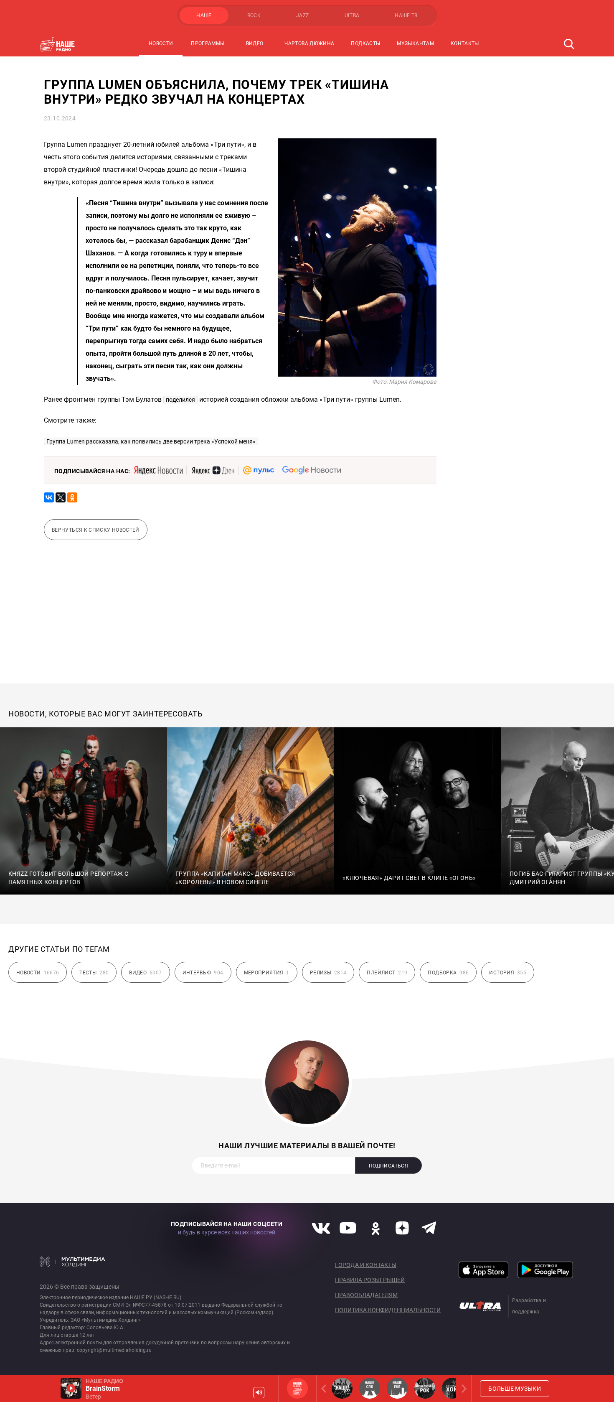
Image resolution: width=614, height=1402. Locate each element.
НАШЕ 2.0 (342, 1388)
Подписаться (388, 1166)
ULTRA (352, 15)
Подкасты (365, 43)
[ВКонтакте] (49, 497)
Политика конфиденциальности (388, 1310)
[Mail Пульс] (258, 470)
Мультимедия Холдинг (72, 1261)
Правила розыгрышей (370, 1280)
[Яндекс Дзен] (213, 470)
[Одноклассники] (72, 497)
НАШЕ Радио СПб (369, 1388)
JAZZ (302, 15)
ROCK (254, 15)
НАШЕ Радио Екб (397, 1388)
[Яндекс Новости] (158, 470)
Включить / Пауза (71, 1388)
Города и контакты (365, 1265)
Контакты (465, 43)
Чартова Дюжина (309, 43)
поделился (180, 399)
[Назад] (325, 1388)
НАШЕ (203, 15)
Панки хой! (452, 1388)
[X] (61, 497)
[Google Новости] (311, 470)
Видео (255, 43)
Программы (207, 43)
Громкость (259, 1392)
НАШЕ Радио (297, 1388)
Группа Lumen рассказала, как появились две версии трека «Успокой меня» (151, 441)
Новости (161, 43)
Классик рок (424, 1388)
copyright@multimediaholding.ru (114, 1350)
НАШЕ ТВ (406, 15)
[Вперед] (462, 1388)
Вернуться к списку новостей (96, 530)
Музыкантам (415, 43)
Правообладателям (366, 1295)
